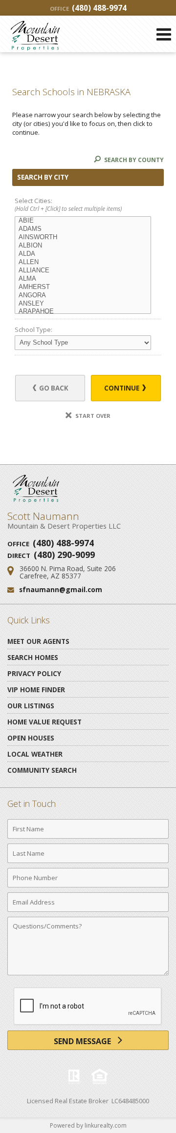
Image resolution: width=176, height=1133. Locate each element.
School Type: (33, 329)
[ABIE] (83, 221)
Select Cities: (68, 204)
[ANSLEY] (83, 304)
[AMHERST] (83, 287)
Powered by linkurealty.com (88, 1125)
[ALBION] (83, 246)
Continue (122, 388)
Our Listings (30, 705)
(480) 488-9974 (88, 8)
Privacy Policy (34, 673)
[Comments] (88, 974)
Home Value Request (44, 721)
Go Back (53, 388)
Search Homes (32, 657)
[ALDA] (83, 254)
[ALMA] (83, 279)
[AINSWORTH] (83, 237)
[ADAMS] (83, 229)
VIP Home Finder (36, 689)
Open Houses (30, 737)
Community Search (42, 770)
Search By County (133, 160)
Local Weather (35, 754)
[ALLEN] (83, 262)
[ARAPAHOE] (83, 312)
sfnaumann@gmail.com (60, 589)
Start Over (92, 415)
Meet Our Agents (38, 641)
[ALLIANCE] (83, 271)
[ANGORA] (83, 295)
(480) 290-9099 (64, 554)
